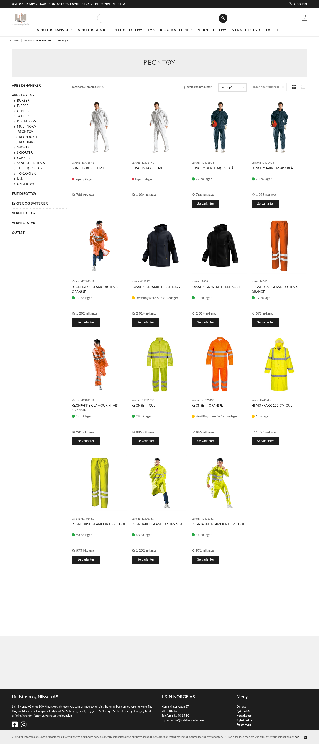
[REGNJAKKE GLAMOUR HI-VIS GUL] (219, 483)
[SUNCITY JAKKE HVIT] (159, 127)
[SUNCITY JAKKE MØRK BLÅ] (279, 127)
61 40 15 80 (181, 715)
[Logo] (21, 18)
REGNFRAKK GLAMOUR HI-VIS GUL (158, 524)
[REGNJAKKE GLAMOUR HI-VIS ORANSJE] (99, 364)
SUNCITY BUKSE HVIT (88, 168)
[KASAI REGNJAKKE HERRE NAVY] (159, 246)
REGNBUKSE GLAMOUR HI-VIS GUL (99, 524)
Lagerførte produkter (198, 87)
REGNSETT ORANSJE (207, 405)
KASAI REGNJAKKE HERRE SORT (216, 287)
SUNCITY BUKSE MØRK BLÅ (213, 168)
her (297, 737)
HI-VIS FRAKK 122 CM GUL (272, 405)
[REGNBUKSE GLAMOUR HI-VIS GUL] (99, 483)
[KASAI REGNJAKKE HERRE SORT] (219, 246)
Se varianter (205, 203)
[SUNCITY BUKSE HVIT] (99, 127)
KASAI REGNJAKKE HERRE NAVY (156, 287)
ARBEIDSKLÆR (44, 41)
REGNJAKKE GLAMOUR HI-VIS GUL (218, 524)
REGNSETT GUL (143, 405)
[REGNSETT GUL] (159, 364)
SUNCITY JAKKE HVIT (148, 168)
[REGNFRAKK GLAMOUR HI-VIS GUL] (159, 483)
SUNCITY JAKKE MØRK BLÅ (272, 168)
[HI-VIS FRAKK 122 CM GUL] (279, 364)
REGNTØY (63, 41)
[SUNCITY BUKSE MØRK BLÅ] (219, 127)
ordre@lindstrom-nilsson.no (188, 720)
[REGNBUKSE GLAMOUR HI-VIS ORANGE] (279, 246)
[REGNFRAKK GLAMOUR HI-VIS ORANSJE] (99, 246)
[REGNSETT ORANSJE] (219, 364)
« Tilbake (14, 41)
